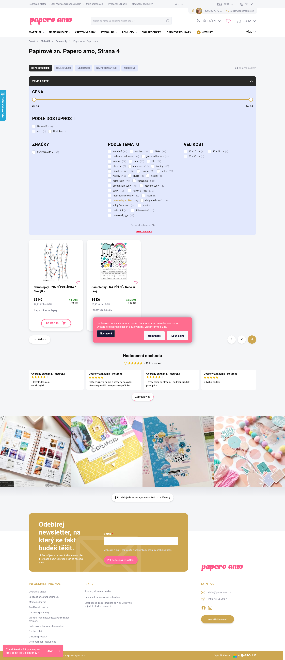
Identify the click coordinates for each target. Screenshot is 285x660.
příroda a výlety (123, 171)
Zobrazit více (142, 396)
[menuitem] (37, 32)
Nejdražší (84, 68)
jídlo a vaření (144, 210)
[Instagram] (210, 607)
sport (147, 205)
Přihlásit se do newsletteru (120, 560)
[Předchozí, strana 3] (242, 339)
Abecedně (129, 68)
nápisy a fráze (143, 190)
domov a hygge (123, 215)
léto (156, 161)
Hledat (167, 21)
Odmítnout (154, 335)
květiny (162, 166)
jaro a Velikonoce (157, 156)
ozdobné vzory (154, 185)
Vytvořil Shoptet (222, 655)
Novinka (59, 131)
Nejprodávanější (106, 68)
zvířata (147, 171)
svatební (119, 151)
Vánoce (119, 161)
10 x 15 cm (197, 151)
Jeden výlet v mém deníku (98, 591)
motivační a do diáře (125, 195)
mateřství (140, 166)
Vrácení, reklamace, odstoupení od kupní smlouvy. (49, 619)
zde (164, 326)
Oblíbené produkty (38, 636)
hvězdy (119, 176)
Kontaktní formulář (217, 619)
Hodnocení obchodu (142, 355)
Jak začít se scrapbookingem (66, 4)
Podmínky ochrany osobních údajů (46, 626)
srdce (167, 171)
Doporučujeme (40, 68)
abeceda (119, 166)
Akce (41, 131)
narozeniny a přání (125, 200)
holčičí (156, 176)
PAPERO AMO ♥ (47, 152)
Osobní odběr (36, 631)
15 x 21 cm (220, 151)
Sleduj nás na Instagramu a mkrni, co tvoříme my (145, 497)
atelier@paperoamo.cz (219, 592)
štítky (119, 190)
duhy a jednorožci (156, 200)
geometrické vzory (124, 185)
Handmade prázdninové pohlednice (103, 597)
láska (160, 151)
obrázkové (145, 180)
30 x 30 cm (196, 156)
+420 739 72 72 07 (217, 599)
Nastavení (106, 333)
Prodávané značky (117, 4)
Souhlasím (177, 335)
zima (138, 161)
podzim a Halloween (125, 156)
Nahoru (42, 339)
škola (150, 195)
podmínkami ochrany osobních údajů (153, 550)
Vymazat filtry (144, 232)
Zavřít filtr (40, 81)
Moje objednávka (94, 4)
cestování (120, 210)
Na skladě (44, 126)
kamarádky (121, 180)
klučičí (138, 176)
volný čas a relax (123, 205)
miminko (141, 151)
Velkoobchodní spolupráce (42, 641)
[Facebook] (203, 607)
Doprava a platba (38, 4)
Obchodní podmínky (142, 4)
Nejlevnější (63, 68)
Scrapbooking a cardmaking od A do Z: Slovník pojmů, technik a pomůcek (108, 604)
